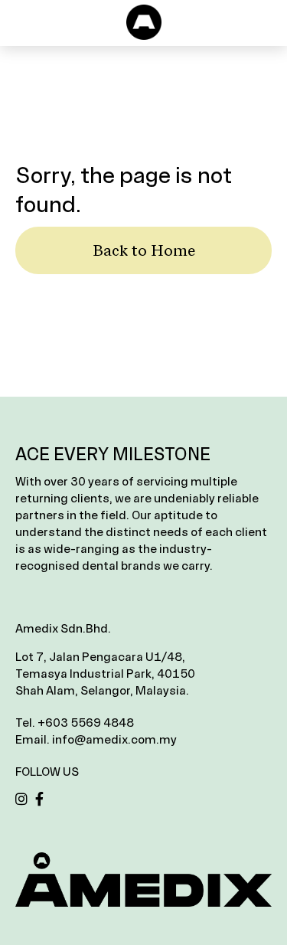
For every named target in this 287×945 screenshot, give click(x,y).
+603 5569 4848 (86, 722)
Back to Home (144, 250)
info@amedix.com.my (114, 739)
